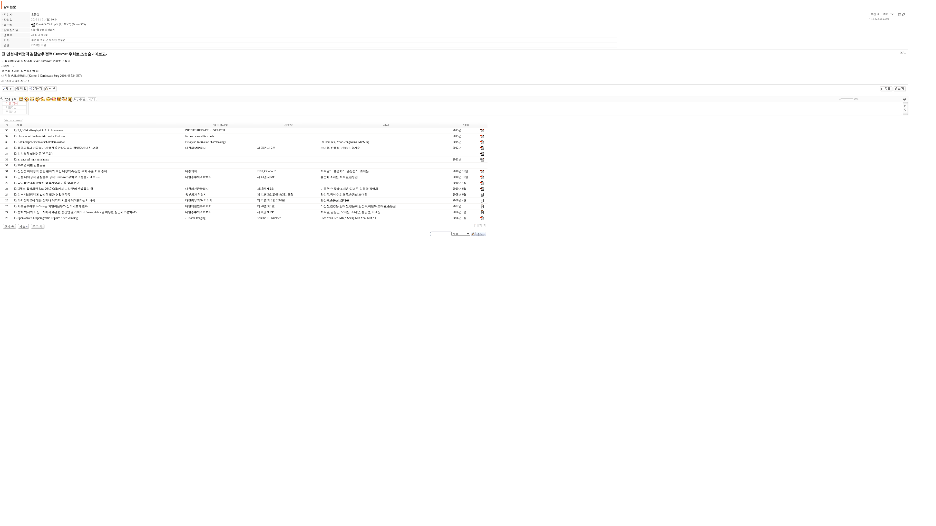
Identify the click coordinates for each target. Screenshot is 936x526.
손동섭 (35, 14)
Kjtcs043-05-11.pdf (46, 24)
